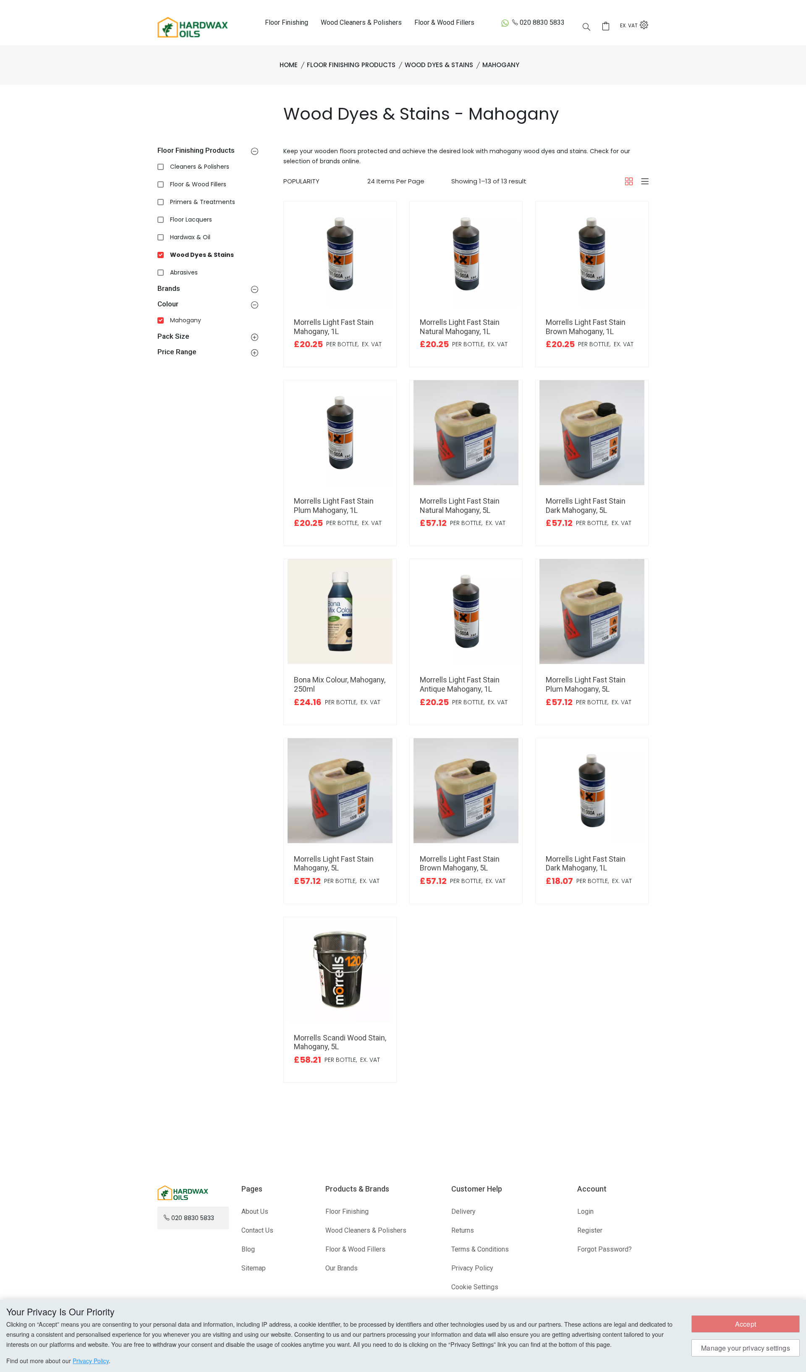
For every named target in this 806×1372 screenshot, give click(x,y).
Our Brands (341, 1268)
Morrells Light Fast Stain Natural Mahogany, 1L (460, 327)
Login (585, 1211)
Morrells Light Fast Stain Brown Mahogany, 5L (460, 864)
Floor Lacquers (191, 219)
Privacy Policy (472, 1268)
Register (589, 1230)
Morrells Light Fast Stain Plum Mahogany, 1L (334, 506)
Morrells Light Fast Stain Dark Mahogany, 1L (585, 864)
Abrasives (184, 272)
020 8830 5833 (542, 22)
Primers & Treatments (202, 202)
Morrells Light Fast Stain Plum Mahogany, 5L (585, 684)
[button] (254, 151)
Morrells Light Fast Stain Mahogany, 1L (334, 327)
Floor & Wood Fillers (444, 22)
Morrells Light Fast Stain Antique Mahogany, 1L (460, 684)
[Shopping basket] (608, 26)
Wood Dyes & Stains (202, 255)
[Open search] (586, 27)
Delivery (463, 1211)
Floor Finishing (286, 22)
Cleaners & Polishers (199, 166)
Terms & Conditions (480, 1249)
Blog (248, 1249)
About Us (254, 1211)
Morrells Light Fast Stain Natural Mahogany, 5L (460, 506)
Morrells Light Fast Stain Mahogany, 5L (334, 864)
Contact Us (257, 1230)
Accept (745, 1324)
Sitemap (253, 1268)
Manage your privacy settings (745, 1348)
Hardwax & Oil (190, 237)
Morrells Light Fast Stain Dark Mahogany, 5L (585, 506)
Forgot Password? (604, 1249)
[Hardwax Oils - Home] (192, 27)
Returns (462, 1230)
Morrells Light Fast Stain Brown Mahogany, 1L (585, 327)
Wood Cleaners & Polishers (361, 22)
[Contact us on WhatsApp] (505, 23)
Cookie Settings (474, 1287)
